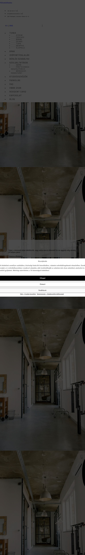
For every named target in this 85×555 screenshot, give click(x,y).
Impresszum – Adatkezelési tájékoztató (50, 294)
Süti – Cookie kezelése (28, 294)
